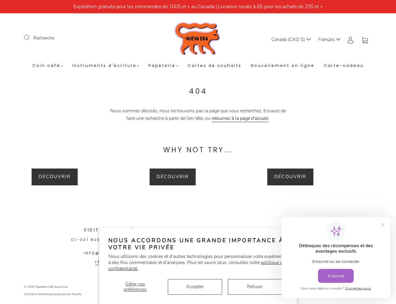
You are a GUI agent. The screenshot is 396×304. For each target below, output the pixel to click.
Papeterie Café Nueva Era (51, 287)
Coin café (46, 65)
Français (327, 39)
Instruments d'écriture (104, 65)
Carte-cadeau (344, 65)
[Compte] (350, 39)
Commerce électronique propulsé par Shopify (52, 294)
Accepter (195, 286)
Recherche (43, 38)
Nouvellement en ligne (283, 65)
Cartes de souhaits (214, 65)
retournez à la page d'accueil (240, 118)
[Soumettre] (30, 37)
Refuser (255, 286)
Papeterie (162, 65)
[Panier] (364, 39)
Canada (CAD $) (288, 39)
